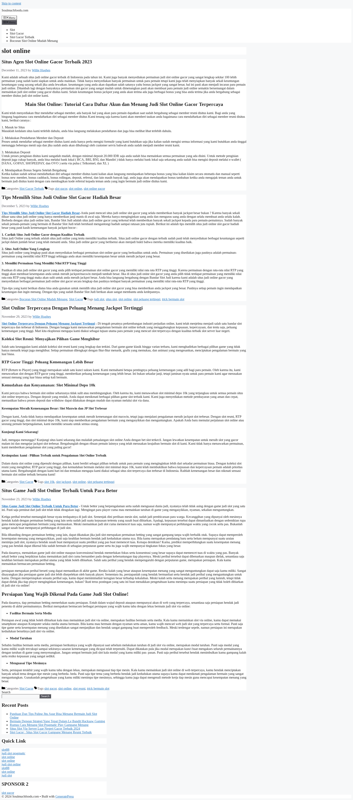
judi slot (99, 299)
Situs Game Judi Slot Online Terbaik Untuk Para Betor (60, 490)
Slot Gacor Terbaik (22, 37)
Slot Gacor (17, 33)
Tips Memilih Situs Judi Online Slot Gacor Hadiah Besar (61, 197)
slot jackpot (63, 482)
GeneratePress (64, 796)
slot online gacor (94, 188)
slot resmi (79, 688)
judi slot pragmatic (13, 753)
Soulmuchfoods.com (15, 10)
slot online (75, 188)
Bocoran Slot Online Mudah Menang (34, 41)
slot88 (5, 749)
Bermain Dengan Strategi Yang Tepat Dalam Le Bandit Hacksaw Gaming (57, 721)
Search (6, 692)
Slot (12, 29)
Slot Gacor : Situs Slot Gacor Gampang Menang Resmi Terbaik (51, 732)
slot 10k (49, 482)
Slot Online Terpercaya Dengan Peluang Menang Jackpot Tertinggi (72, 308)
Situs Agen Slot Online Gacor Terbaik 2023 (47, 61)
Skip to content (11, 3)
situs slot (111, 299)
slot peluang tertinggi (146, 299)
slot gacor (61, 188)
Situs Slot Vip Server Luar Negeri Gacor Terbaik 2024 (45, 728)
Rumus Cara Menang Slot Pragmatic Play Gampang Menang (49, 725)
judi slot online (11, 764)
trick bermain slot (173, 299)
